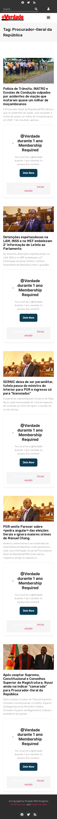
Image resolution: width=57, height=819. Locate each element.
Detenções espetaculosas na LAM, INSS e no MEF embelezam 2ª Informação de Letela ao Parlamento (27, 243)
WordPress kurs (18, 804)
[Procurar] (36, 9)
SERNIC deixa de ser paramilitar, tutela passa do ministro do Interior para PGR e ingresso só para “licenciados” (28, 387)
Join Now (28, 172)
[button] (48, 17)
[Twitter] (28, 2)
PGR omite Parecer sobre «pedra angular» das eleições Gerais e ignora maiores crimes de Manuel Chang (27, 532)
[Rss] (34, 2)
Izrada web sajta (39, 804)
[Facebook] (22, 2)
